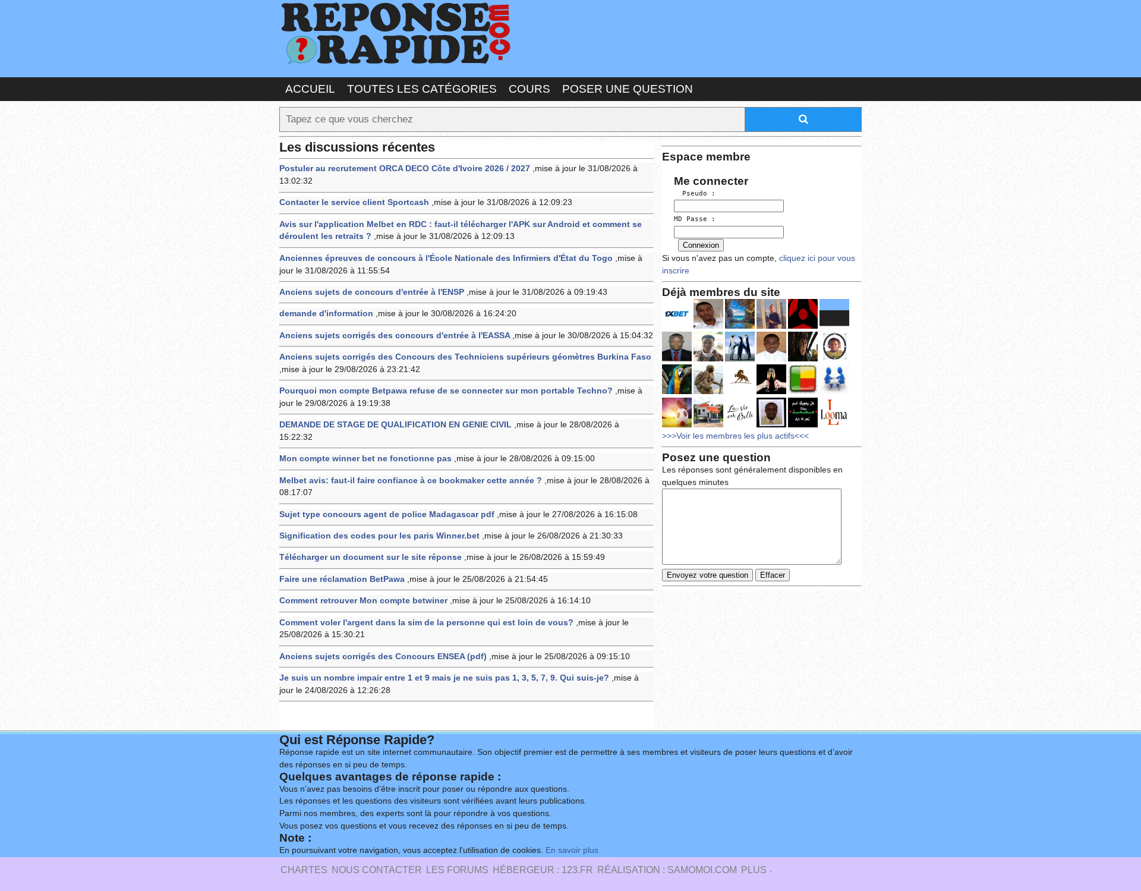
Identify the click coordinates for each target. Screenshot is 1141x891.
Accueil (310, 89)
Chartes (303, 870)
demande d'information (326, 313)
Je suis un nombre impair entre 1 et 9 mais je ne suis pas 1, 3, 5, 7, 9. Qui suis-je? (444, 677)
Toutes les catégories (422, 89)
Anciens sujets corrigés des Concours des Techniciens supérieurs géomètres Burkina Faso (465, 356)
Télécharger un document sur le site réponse (370, 557)
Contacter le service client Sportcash (354, 202)
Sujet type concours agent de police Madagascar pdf (386, 514)
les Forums (457, 870)
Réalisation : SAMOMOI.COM (667, 870)
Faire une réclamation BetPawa (342, 579)
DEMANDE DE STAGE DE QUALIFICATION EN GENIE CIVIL (395, 424)
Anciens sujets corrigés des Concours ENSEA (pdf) (383, 656)
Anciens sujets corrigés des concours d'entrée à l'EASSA (394, 335)
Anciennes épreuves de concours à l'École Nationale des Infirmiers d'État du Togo (446, 258)
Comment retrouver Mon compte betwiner (363, 600)
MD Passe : (695, 219)
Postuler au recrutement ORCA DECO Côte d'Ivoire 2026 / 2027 (404, 168)
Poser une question (627, 89)
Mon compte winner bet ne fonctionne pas (365, 458)
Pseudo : (695, 193)
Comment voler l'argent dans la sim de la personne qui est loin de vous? (426, 622)
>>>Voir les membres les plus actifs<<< (735, 436)
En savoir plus (572, 850)
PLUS (754, 870)
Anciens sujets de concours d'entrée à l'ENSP (371, 292)
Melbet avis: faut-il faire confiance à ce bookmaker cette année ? (410, 480)
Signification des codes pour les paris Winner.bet (379, 535)
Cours (529, 89)
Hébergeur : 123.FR (543, 870)
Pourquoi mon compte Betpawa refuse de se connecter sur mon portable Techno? (446, 390)
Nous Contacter (377, 870)
